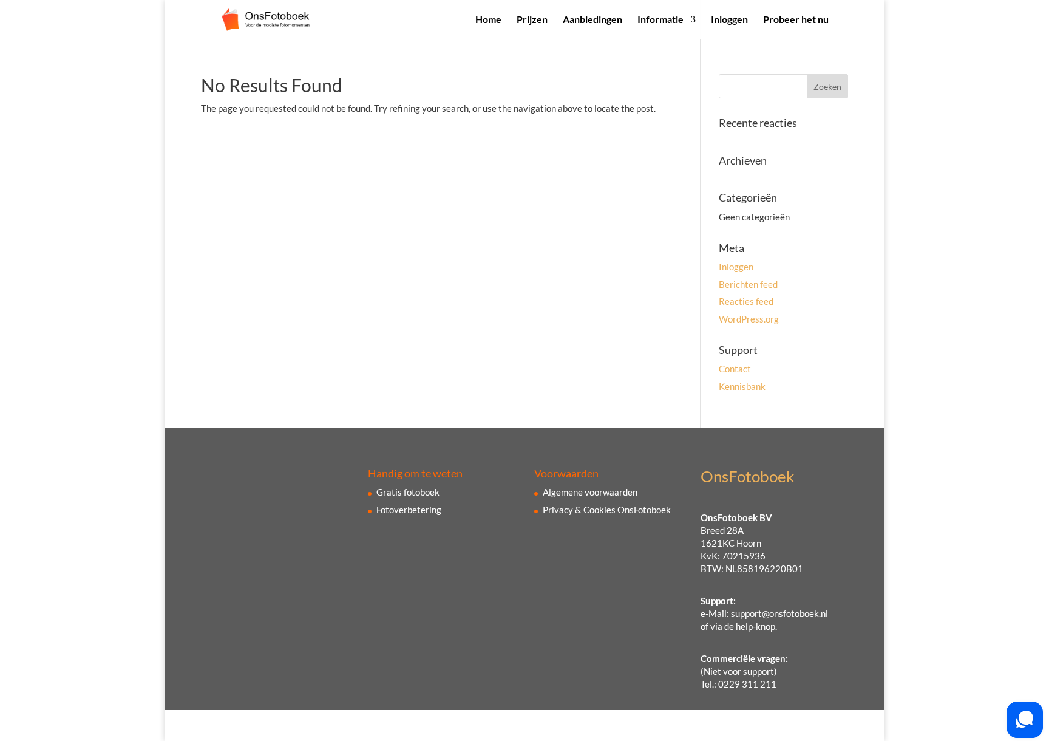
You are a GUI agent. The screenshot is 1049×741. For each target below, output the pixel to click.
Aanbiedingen (592, 20)
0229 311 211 (747, 683)
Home (488, 20)
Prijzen (532, 20)
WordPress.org (749, 318)
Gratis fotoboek (408, 492)
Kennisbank (742, 386)
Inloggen (729, 20)
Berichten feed (748, 284)
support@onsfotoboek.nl (779, 613)
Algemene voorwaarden (590, 492)
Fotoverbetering (408, 509)
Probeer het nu (796, 20)
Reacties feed (746, 301)
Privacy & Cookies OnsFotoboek (607, 509)
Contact (735, 368)
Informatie (660, 20)
